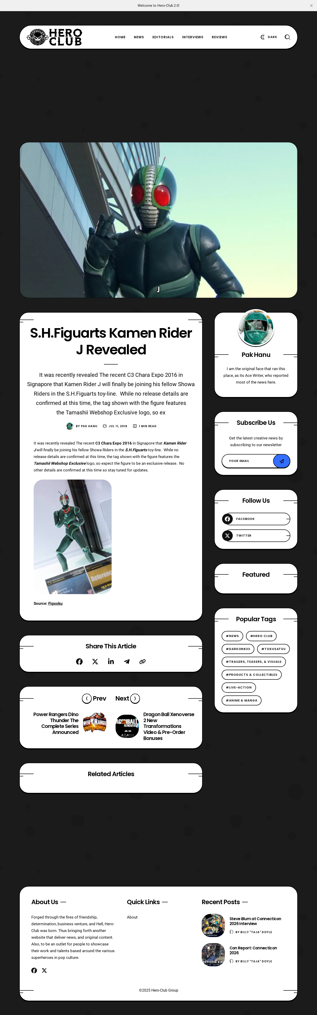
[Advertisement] (158, 95)
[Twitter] (95, 661)
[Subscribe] (281, 461)
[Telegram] (126, 661)
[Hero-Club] (54, 37)
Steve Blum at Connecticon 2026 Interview (255, 921)
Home (120, 37)
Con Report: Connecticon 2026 (253, 950)
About (132, 917)
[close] (311, 5)
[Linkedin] (111, 661)
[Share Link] (142, 661)
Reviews (219, 37)
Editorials (163, 37)
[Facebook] (79, 661)
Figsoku (55, 603)
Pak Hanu (89, 426)
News (139, 37)
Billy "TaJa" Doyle (256, 932)
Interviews (193, 37)
